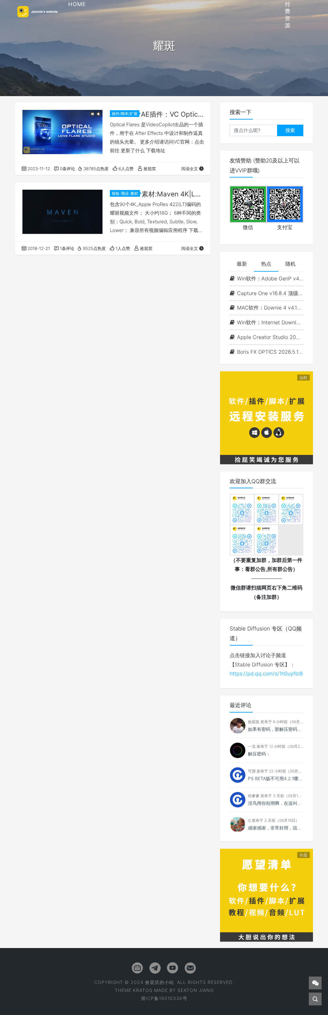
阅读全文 (189, 168)
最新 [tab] (242, 263)
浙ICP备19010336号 (164, 998)
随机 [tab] (290, 263)
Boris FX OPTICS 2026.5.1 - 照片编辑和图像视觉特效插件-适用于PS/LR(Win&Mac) (270, 352)
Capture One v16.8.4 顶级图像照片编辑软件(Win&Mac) (270, 293)
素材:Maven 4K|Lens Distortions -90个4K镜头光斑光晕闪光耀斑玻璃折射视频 (173, 194)
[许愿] (266, 894)
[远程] (266, 417)
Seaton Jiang (195, 990)
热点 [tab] (266, 263)
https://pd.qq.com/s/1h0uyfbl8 (266, 673)
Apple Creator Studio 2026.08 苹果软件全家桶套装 (270, 337)
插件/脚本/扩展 (124, 113)
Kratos (142, 990)
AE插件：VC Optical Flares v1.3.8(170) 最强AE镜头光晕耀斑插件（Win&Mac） (172, 114)
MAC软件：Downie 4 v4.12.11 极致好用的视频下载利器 (270, 307)
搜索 (290, 130)
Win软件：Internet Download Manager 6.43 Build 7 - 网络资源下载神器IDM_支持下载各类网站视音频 (270, 322)
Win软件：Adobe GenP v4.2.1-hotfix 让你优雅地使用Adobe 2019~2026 (270, 278)
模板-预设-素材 (125, 193)
